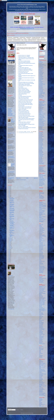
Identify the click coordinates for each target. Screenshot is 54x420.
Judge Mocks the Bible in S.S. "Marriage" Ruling (25, 57)
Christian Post (41, 108)
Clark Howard (41, 276)
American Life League (42, 363)
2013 (9, 250)
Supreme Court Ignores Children (23, 110)
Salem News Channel (42, 261)
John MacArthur (41, 78)
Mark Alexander (41, 148)
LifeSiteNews (9, 109)
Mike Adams (40, 153)
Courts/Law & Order (22, 37)
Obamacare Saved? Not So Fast (23, 71)
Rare (39, 319)
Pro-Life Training (41, 218)
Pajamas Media (41, 316)
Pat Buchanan (41, 155)
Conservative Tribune (42, 302)
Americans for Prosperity (42, 291)
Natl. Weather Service (42, 404)
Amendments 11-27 (41, 192)
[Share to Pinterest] (35, 131)
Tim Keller (40, 94)
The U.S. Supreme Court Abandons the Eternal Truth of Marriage (13, 121)
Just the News (41, 242)
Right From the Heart (42, 123)
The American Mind (41, 329)
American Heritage (41, 193)
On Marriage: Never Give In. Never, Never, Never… (11, 172)
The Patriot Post (10, 110)
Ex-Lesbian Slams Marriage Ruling (23, 112)
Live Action (40, 380)
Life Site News (41, 244)
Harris (40, 351)
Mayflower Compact (41, 197)
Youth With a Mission (41, 129)
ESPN (40, 401)
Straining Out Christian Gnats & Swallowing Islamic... (11, 235)
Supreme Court (27, 132)
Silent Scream (41, 390)
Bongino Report (41, 224)
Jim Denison (40, 75)
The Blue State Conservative (41, 332)
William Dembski (41, 95)
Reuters (40, 259)
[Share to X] (34, 131)
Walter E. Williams (41, 163)
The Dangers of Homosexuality (36, 37)
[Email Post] (31, 131)
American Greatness (41, 288)
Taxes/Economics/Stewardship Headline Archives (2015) (12, 210)
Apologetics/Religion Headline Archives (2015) (11, 217)
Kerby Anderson (41, 81)
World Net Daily (41, 272)
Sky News (40, 262)
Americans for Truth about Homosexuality (42, 204)
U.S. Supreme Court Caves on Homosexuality (25, 99)
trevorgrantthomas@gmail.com (27, 28)
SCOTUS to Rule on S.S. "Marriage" (24, 56)
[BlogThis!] (33, 131)
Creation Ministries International (41, 169)
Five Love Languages (42, 210)
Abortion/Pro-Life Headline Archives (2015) (11, 202)
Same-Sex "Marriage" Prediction (23, 89)
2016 (9, 195)
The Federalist (41, 333)
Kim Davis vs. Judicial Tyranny (23, 126)
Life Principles (41, 378)
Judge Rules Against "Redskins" (23, 117)
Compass (40, 277)
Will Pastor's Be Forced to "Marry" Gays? (24, 102)
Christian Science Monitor (42, 300)
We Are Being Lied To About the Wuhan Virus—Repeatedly (13, 165)
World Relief (40, 127)
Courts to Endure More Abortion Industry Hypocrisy (26, 118)
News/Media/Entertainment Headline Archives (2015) (12, 223)
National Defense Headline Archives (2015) (11, 206)
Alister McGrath (41, 62)
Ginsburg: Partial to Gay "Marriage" (23, 90)
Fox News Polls (41, 349)
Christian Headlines (41, 64)
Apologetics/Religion (16, 37)
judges (21, 132)
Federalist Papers (41, 196)
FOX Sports (40, 402)
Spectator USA (41, 263)
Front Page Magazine (42, 308)
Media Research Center (42, 245)
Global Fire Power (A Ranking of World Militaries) (42, 309)
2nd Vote (40, 360)
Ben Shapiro (40, 135)
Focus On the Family (41, 211)
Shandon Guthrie (41, 89)
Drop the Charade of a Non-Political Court (25, 106)
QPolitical (40, 318)
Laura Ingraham (41, 313)
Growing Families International (41, 212)
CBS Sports (40, 400)
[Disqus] (27, 144)
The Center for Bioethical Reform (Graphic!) (42, 394)
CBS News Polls (41, 348)
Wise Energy (40, 185)
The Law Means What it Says (23, 72)
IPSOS (40, 352)
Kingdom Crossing (41, 116)
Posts (41, 52)
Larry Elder (40, 146)
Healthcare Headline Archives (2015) (11, 208)
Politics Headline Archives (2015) (11, 221)
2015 (9, 196)
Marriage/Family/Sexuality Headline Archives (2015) (12, 225)
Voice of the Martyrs (41, 125)
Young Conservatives (42, 343)
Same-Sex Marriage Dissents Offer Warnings (25, 104)
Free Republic (41, 307)
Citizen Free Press (41, 232)
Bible (39, 194)
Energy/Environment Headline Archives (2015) (11, 219)
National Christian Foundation (41, 119)
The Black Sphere (10, 111)
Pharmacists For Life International (41, 384)
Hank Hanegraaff (41, 72)
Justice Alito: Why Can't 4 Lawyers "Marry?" (25, 85)
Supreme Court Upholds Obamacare (24, 92)
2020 (9, 191)
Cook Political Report (41, 304)
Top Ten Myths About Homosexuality (42, 221)
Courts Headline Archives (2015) (11, 200)
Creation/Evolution (28, 37)
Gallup (40, 350)
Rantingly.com (41, 254)
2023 (9, 188)
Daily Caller (40, 305)
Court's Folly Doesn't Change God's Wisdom (25, 103)
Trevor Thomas (31, 132)
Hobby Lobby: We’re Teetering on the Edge (10, 127)
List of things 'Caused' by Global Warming (42, 179)
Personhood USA (41, 383)
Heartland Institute (41, 178)
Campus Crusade (41, 107)
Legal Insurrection (41, 314)
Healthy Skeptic (41, 188)
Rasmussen (40, 356)
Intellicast (40, 403)
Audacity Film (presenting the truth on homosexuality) (42, 205)
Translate (22, 409)
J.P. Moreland (41, 74)
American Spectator (41, 289)
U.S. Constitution (41, 198)
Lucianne (40, 315)
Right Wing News (41, 322)
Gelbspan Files (41, 177)
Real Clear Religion (10, 114)
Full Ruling (20, 95)
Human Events (41, 312)
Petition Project (41, 181)
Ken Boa (40, 80)
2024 (9, 187)
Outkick (40, 405)
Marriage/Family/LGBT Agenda (36, 38)
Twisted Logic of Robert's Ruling (23, 98)
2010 (9, 253)
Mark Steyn (40, 149)
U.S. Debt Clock (41, 281)
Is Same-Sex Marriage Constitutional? (24, 62)
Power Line (40, 317)
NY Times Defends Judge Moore (23, 67)
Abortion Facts (41, 362)
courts (19, 132)
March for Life (41, 381)
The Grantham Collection (42, 395)
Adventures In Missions (42, 101)
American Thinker (10, 108)
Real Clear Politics (41, 320)
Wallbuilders (40, 342)
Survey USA (40, 357)
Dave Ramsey (41, 279)
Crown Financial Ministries (42, 278)
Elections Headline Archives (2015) (11, 214)
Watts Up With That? (41, 184)
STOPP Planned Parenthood (41, 391)
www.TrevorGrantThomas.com (27, 4)
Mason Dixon (41, 353)
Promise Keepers (41, 122)
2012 (9, 251)
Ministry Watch (41, 118)
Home (27, 178)
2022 (9, 189)
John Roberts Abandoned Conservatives (24, 96)
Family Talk (40, 209)
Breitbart (40, 225)
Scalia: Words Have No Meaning (23, 97)
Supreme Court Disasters (22, 109)
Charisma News (41, 227)
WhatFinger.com (41, 270)
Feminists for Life (41, 369)
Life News (40, 377)
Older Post (35, 178)
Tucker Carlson (41, 341)
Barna (40, 347)
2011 (9, 252)
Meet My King (42, 38)
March (10, 246)
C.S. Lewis (40, 63)
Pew (39, 354)
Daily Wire (40, 306)
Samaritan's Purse (41, 124)
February (10, 247)
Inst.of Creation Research (42, 171)
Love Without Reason (42, 117)
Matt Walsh (40, 150)
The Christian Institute (42, 92)
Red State (40, 321)
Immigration (28, 38)
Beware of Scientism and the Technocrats (11, 150)
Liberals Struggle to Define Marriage (24, 84)
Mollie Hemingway (41, 154)
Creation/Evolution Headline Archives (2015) (11, 213)
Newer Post (18, 178)
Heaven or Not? (41, 73)
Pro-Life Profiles (41, 388)
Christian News (41, 229)
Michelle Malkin (41, 152)
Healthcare (24, 38)
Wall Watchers (41, 126)
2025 (9, 186)
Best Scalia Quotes (21, 105)
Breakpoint (40, 106)
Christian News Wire (41, 230)
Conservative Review (42, 301)
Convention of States (41, 303)
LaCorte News (41, 243)
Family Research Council (42, 208)
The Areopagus (41, 91)
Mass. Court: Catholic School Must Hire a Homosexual (26, 127)
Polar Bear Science (41, 182)
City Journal (40, 233)
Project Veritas (41, 253)
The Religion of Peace (42, 93)
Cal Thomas (40, 138)
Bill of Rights (40, 195)
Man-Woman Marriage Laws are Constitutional (25, 82)
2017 (9, 194)
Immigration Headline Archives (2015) (12, 198)
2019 (9, 192)
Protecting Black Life (41, 389)
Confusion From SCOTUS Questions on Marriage (26, 83)
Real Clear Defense (41, 255)
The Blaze (40, 330)
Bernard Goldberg (41, 136)
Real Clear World (41, 258)
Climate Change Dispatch (42, 175)
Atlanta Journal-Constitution (11, 115)
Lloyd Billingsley (41, 147)
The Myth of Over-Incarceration (23, 128)
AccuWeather (41, 399)
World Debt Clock (41, 282)
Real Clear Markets (10, 113)
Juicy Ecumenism (41, 115)
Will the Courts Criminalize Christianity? (24, 91)
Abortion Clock (41, 361)
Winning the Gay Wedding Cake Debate (24, 68)
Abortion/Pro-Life (10, 37)
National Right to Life (41, 382)
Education (42, 37)
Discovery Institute (41, 170)
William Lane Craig (41, 96)
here (22, 13)
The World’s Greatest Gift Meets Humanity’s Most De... (12, 228)
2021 (9, 190)
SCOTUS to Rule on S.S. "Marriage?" (24, 55)
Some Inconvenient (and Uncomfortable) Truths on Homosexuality (11, 178)
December (10, 197)
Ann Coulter (40, 133)
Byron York (40, 137)
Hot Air (40, 311)
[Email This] (32, 131)
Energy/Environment (19, 38)
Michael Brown (41, 151)
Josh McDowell (41, 79)
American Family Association (41, 202)
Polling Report (41, 355)
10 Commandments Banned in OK (23, 111)
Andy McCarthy (41, 132)
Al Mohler (40, 61)
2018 (9, 193)
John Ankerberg (41, 76)
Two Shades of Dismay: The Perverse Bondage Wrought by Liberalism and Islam (11, 157)
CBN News (40, 226)
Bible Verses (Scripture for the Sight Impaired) (42, 105)
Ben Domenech (41, 134)
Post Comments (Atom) (23, 179)
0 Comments (28, 131)
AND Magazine (41, 292)
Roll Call (40, 260)
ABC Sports (40, 398)
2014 (9, 249)
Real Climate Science (42, 183)
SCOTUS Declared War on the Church (24, 113)
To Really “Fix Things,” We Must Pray (11, 233)
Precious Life (40, 387)
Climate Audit (41, 174)
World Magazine (41, 271)
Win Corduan (41, 97)
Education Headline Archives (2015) (11, 204)
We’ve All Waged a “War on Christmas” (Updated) (12, 231)
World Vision (40, 128)
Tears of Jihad (41, 90)
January (10, 248)
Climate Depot (41, 176)
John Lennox (40, 77)
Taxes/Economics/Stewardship (12, 38)
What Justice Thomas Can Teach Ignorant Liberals (26, 116)
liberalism (23, 132)
